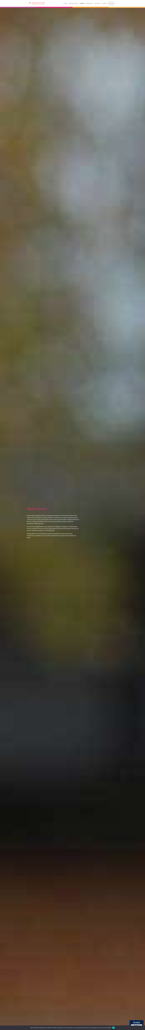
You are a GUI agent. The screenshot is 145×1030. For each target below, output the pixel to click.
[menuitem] (65, 3)
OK (113, 1027)
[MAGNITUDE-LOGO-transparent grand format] (37, 3)
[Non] (143, 1027)
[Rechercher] (116, 3)
